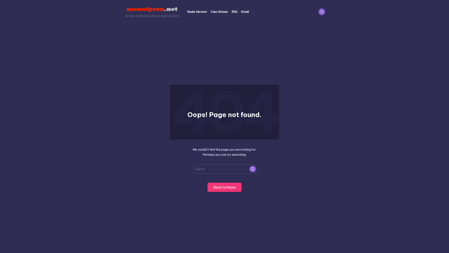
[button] (252, 169)
